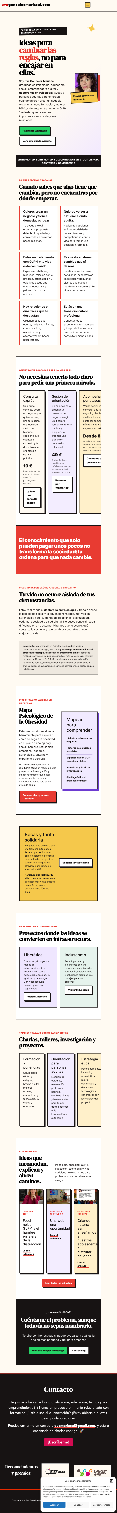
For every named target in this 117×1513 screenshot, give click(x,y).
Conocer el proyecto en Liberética (36, 797)
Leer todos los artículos (58, 1283)
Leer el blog (78, 1350)
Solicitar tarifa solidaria (75, 862)
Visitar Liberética (37, 996)
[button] (111, 1481)
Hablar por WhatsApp (35, 130)
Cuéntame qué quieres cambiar (96, 460)
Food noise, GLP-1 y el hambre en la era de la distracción (32, 1232)
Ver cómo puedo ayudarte (37, 140)
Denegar (78, 1504)
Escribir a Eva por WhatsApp (48, 1350)
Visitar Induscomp (78, 989)
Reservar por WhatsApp (62, 484)
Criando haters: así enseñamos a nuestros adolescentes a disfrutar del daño (88, 1238)
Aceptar (54, 1504)
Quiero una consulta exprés (32, 497)
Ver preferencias (101, 1504)
